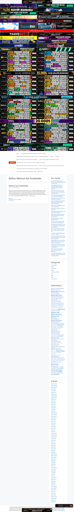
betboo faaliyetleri (60, 307)
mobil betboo (53, 372)
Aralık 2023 (53, 426)
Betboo (18, 153)
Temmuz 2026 (54, 385)
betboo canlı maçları (53, 302)
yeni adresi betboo (60, 372)
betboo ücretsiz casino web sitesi (60, 360)
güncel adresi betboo (56, 369)
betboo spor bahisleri (54, 346)
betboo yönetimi (53, 360)
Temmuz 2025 (54, 395)
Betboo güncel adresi (56, 320)
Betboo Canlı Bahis (59, 298)
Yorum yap (12, 200)
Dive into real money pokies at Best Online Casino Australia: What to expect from (58, 182)
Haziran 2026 (54, 387)
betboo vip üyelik (58, 352)
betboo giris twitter (55, 310)
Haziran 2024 (54, 416)
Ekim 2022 (53, 450)
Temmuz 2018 (54, 467)
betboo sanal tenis (59, 342)
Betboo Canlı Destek (55, 301)
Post (52, 273)
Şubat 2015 (53, 501)
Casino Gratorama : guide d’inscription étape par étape (49, 159)
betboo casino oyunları (60, 303)
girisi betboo (53, 368)
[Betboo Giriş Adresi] (12, 162)
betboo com (60, 304)
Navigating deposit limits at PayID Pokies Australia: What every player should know (58, 202)
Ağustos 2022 (54, 453)
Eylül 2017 (53, 476)
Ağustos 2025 (54, 394)
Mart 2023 (53, 441)
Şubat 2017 (53, 481)
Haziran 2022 (54, 457)
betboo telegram (61, 346)
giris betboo (61, 366)
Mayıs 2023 (53, 438)
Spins (52, 277)
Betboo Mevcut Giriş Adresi (55, 332)
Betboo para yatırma (55, 337)
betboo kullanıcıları (60, 327)
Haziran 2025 (54, 397)
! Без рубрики (54, 265)
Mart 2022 (53, 462)
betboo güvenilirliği (61, 323)
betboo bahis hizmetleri (55, 292)
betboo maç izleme (55, 331)
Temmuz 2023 (54, 435)
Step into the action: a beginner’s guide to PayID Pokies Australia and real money (57, 215)
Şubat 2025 (53, 402)
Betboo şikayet (54, 364)
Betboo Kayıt (60, 325)
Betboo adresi (54, 291)
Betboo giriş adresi (56, 314)
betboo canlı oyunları (59, 302)
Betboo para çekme (55, 338)
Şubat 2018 (53, 470)
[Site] (18, 53)
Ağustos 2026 (54, 383)
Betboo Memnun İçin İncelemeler (15, 199)
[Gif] (37, 73)
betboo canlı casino (54, 299)
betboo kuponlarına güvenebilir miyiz (56, 328)
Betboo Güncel (54, 317)
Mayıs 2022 (53, 459)
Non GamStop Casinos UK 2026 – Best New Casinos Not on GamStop (33, 153)
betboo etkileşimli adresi (54, 307)
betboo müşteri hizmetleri (55, 333)
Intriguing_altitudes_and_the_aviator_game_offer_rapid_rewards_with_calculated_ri (58, 246)
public (52, 275)
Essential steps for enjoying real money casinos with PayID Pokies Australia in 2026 (58, 192)
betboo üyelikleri (59, 361)
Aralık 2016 (53, 482)
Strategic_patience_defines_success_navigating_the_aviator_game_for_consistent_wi (58, 226)
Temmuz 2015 (54, 496)
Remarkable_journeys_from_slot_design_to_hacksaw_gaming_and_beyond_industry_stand (58, 241)
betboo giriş (55, 312)
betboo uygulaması (53, 352)
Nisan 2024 (53, 419)
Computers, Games (55, 271)
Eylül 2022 (53, 452)
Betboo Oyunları (60, 336)
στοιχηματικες (54, 278)
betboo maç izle (54, 329)
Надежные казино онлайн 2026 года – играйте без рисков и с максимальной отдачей (32, 156)
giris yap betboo (59, 368)
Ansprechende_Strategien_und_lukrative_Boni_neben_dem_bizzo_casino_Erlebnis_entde (58, 254)
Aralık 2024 (53, 406)
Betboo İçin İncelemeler (18, 186)
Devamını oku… (32, 195)
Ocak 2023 (53, 445)
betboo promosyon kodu (56, 341)
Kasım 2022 (53, 448)
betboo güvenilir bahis (54, 323)
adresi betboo (53, 288)
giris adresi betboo (54, 366)
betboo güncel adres (55, 318)
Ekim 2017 (53, 474)
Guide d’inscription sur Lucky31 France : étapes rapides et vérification (51, 165)
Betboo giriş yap (55, 316)
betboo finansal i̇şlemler (54, 309)
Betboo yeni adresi (61, 357)
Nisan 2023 (53, 440)
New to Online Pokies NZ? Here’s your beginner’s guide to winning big (57, 230)
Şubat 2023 (53, 443)
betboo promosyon (54, 340)
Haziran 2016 (53, 488)
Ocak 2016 (53, 491)
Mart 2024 (53, 421)
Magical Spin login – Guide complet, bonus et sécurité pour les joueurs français (31, 162)
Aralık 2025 (53, 392)
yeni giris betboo (55, 374)
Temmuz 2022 (54, 455)
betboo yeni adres (54, 357)
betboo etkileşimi (61, 306)
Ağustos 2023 (54, 433)
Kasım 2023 (53, 428)
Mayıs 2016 (53, 489)
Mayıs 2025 (53, 399)
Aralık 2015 (53, 493)
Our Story (51, 156)
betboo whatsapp (55, 356)
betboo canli (53, 298)
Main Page (57, 156)
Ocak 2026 (53, 390)
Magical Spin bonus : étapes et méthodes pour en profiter (27, 165)
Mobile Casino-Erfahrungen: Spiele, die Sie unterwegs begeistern (56, 250)
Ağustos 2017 (54, 477)
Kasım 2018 (53, 464)
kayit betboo (59, 371)
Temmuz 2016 (54, 486)
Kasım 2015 (53, 494)
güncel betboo (53, 371)
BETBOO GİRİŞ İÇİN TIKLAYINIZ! (37, 30)
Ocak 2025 (53, 404)
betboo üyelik (53, 361)
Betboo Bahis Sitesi (56, 295)
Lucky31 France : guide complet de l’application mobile (26, 171)
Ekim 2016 (53, 484)
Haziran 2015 (53, 498)
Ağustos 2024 (54, 412)
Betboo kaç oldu (53, 327)
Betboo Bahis (62, 291)
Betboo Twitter (60, 351)
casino (52, 270)
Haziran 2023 (54, 436)
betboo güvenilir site (53, 324)
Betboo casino (53, 303)
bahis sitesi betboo (60, 288)
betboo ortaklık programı (54, 336)
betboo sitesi (53, 343)
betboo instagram (60, 324)
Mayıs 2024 (53, 417)
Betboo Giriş (40, 171)
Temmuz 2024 (54, 414)
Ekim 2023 (53, 429)
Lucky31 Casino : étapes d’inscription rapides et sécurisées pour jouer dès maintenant (32, 168)
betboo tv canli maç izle (56, 349)
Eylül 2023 (53, 431)
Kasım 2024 (53, 407)
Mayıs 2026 (53, 388)
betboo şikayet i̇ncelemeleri (54, 365)
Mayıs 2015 (53, 500)
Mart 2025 (53, 400)
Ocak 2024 (53, 424)
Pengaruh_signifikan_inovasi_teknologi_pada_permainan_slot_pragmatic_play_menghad (58, 237)
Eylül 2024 (53, 411)
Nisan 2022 (53, 460)
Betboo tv (53, 347)
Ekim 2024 (53, 409)
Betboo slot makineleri (54, 345)
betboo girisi (61, 309)
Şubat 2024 (53, 423)
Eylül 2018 (53, 465)
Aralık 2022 (53, 447)
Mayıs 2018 (53, 469)
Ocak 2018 (53, 472)
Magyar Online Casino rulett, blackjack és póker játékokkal (27, 159)
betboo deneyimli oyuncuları (54, 306)
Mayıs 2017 (53, 479)
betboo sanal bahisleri (54, 342)
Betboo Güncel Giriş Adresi (55, 321)
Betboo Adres (57, 289)
